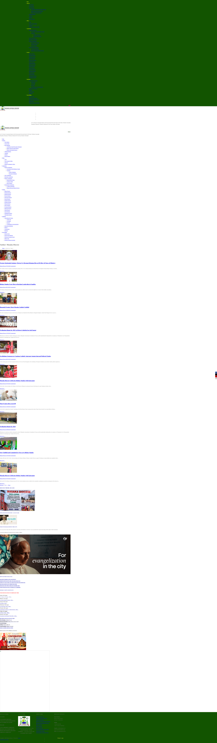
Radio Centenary (39, 724)
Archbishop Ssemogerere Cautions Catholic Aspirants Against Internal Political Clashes (25, 356)
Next (9, 485)
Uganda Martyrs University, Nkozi (42, 732)
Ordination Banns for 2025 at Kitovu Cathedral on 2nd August (18, 330)
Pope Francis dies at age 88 (8, 403)
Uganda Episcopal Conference (41, 718)
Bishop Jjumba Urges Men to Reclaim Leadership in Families (18, 284)
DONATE (69, 105)
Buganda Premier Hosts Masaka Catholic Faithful (14, 307)
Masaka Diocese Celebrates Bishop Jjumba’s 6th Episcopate (17, 380)
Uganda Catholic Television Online (42, 729)
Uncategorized (13, 266)
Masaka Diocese (3, 266)
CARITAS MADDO (40, 720)
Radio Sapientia (39, 726)
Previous (1, 485)
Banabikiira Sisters (39, 727)
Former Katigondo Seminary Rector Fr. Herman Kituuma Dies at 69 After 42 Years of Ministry (27, 263)
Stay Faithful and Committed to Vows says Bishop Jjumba (17, 452)
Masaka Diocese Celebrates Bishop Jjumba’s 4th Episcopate (17, 475)
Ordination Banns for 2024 (8, 426)
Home (3, 248)
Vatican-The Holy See (40, 716)
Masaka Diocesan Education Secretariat (43, 721)
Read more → (2, 271)
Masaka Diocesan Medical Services (42, 723)
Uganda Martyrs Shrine (40, 731)
